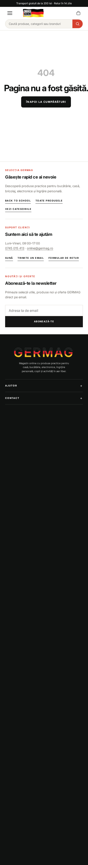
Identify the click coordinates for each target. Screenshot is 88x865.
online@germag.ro (40, 248)
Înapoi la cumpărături (46, 101)
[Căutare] (77, 24)
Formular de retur (63, 257)
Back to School (18, 200)
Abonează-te (44, 321)
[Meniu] (10, 13)
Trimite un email (31, 257)
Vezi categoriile (18, 209)
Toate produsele (49, 200)
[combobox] (38, 24)
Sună (9, 257)
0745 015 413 (14, 248)
